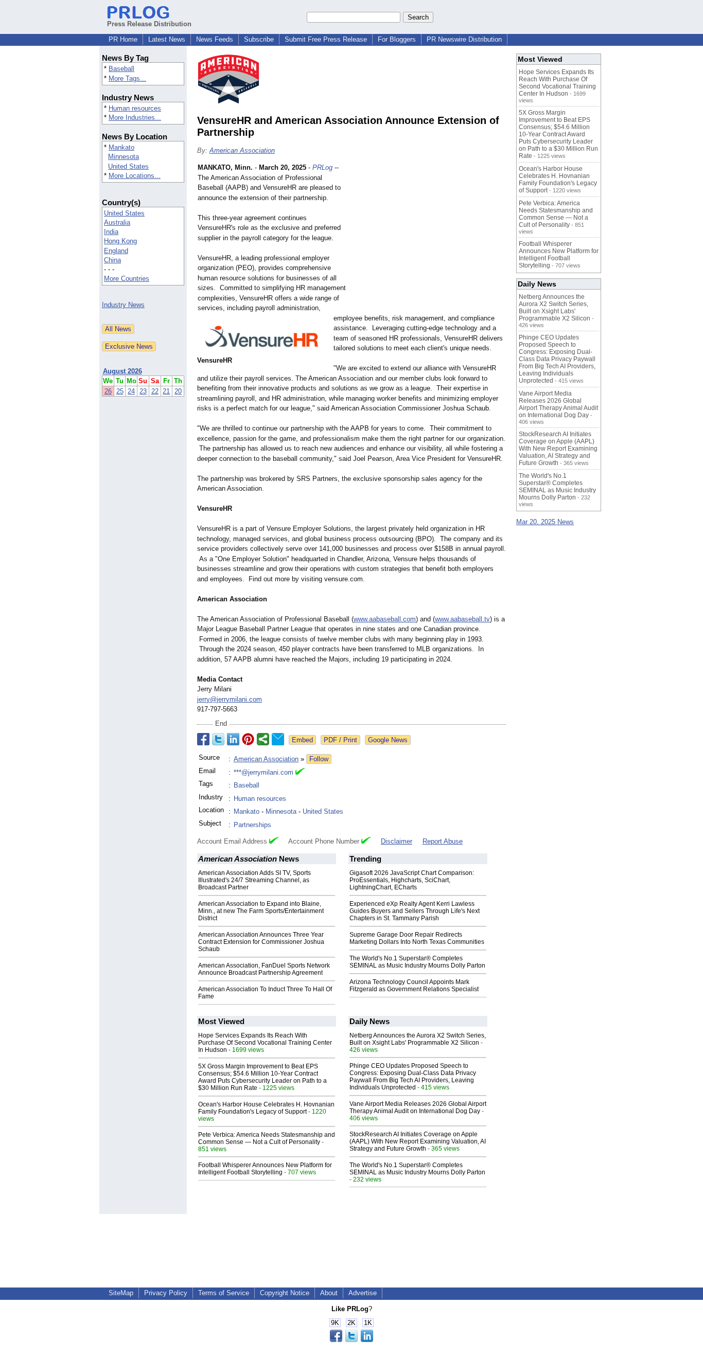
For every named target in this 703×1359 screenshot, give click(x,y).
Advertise (362, 1293)
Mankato (121, 147)
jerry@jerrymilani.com (229, 699)
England (116, 251)
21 (166, 391)
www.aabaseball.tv (462, 619)
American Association (242, 150)
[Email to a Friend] (278, 739)
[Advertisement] (428, 238)
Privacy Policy (165, 1293)
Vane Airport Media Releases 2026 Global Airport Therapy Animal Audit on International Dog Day (417, 1107)
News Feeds (214, 39)
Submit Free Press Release (326, 39)
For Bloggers (397, 39)
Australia (117, 222)
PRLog (322, 167)
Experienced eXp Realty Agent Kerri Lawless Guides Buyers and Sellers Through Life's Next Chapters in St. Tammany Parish (414, 911)
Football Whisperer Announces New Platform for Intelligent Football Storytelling (265, 1168)
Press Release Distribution (149, 24)
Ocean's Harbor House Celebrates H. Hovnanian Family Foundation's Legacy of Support (266, 1108)
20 (178, 391)
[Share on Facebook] (203, 739)
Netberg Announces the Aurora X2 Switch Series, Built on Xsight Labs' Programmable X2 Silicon (417, 1039)
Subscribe (259, 39)
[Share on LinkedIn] (233, 739)
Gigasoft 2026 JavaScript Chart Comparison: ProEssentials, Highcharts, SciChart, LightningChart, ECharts (411, 880)
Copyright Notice (284, 1293)
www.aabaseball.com (385, 619)
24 (131, 391)
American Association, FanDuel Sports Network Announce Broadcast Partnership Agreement (264, 969)
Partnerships (252, 825)
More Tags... (127, 78)
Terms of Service (223, 1293)
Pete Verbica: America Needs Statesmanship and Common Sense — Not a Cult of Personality (266, 1138)
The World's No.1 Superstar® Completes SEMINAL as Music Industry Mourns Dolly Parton (417, 962)
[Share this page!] (351, 1340)
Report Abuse (443, 841)
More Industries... (135, 117)
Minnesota (123, 156)
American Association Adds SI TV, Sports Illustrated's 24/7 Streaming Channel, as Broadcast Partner (254, 880)
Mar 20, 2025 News (545, 522)
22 (155, 391)
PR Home (123, 39)
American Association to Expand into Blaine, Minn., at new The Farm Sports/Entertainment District (261, 911)
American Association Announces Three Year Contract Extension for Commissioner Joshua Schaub (261, 942)
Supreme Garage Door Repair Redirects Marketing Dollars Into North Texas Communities (416, 938)
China (112, 260)
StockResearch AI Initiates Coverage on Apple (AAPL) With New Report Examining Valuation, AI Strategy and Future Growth (417, 1141)
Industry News (123, 305)
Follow (318, 759)
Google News (388, 740)
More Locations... (135, 176)
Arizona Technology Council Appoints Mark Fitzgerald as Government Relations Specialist (414, 985)
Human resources (135, 108)
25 (120, 391)
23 (143, 391)
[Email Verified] (300, 772)
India (111, 232)
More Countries (126, 278)
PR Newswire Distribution (464, 39)
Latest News (166, 39)
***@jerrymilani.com (263, 772)
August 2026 (122, 371)
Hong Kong (120, 241)
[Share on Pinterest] (248, 739)
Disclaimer (396, 841)
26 (108, 391)
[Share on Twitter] (218, 739)
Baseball (121, 69)
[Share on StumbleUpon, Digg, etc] (263, 739)
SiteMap (121, 1293)
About (329, 1293)
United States (128, 166)
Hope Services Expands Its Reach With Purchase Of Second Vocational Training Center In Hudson (265, 1042)
